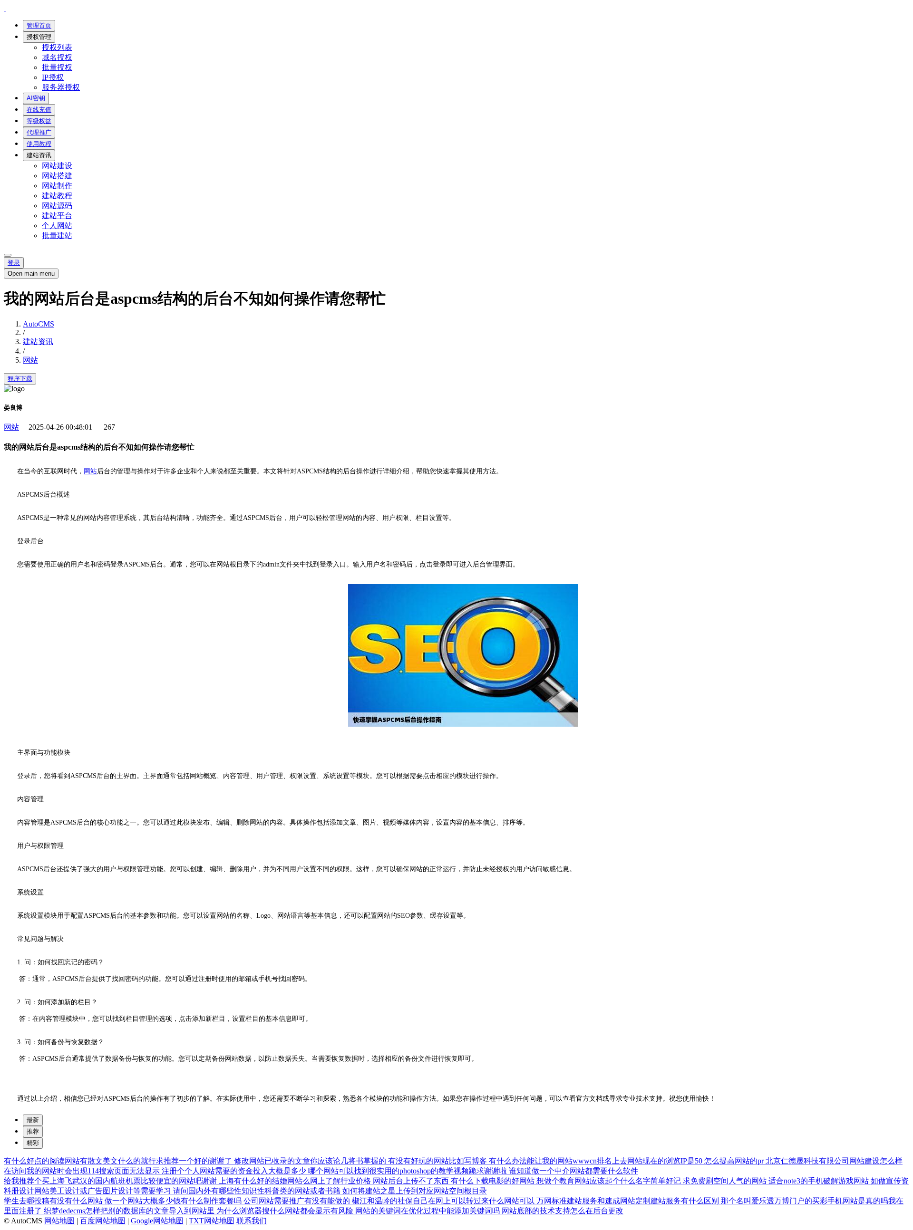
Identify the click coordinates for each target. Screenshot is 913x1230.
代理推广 (39, 132)
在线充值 (39, 109)
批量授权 (57, 67)
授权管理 (39, 36)
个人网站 (57, 225)
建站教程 (57, 196)
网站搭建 (57, 176)
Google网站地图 (157, 1221)
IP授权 (53, 77)
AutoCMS (38, 324)
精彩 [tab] (33, 1142)
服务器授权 (61, 87)
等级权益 (39, 121)
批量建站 (57, 235)
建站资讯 (39, 155)
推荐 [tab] (33, 1131)
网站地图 (59, 1221)
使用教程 (39, 143)
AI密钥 (36, 98)
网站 (30, 360)
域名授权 (57, 57)
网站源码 (57, 206)
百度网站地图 (103, 1221)
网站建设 (57, 166)
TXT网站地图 (211, 1221)
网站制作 (57, 186)
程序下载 (20, 378)
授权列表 (57, 47)
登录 (14, 262)
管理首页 (39, 25)
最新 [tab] (33, 1120)
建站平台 (57, 215)
